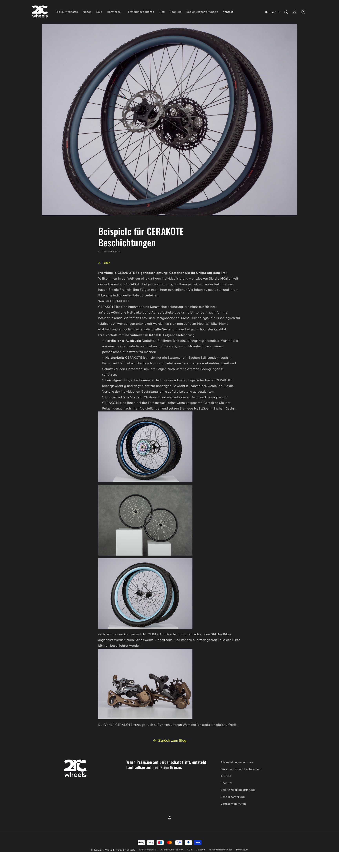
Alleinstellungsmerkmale (237, 762)
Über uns (227, 783)
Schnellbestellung (233, 797)
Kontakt (226, 776)
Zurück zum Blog (172, 740)
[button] (115, 12)
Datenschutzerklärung (171, 849)
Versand (200, 849)
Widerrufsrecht (147, 849)
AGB (189, 849)
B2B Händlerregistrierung (238, 790)
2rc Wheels (106, 850)
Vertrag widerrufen (233, 803)
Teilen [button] (106, 262)
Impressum (242, 849)
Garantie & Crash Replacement (241, 769)
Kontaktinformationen (220, 849)
